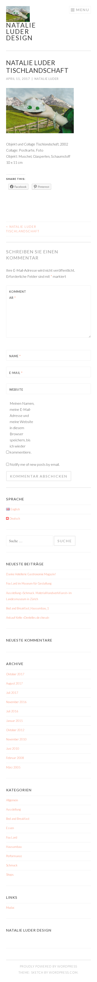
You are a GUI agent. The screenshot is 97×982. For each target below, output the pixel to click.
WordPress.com (63, 972)
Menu (82, 9)
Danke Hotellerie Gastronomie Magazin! (31, 574)
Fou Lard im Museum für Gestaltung (28, 583)
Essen (10, 828)
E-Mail (16, 373)
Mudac (10, 907)
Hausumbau (14, 847)
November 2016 (16, 702)
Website (16, 389)
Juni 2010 (12, 748)
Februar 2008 (15, 758)
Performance (14, 856)
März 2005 (13, 767)
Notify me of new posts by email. (35, 464)
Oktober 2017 (15, 674)
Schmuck (12, 865)
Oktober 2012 (15, 730)
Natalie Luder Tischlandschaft (22, 229)
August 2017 (14, 683)
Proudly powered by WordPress (48, 966)
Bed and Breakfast (17, 818)
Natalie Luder (47, 79)
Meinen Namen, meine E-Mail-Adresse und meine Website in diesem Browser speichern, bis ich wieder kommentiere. (22, 427)
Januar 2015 (14, 721)
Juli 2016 (12, 711)
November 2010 (16, 739)
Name (15, 356)
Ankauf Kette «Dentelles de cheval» (27, 617)
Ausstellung (13, 809)
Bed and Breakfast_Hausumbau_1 (27, 608)
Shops (10, 874)
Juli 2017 (12, 692)
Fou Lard (11, 837)
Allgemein (12, 800)
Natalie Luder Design (21, 31)
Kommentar (17, 295)
